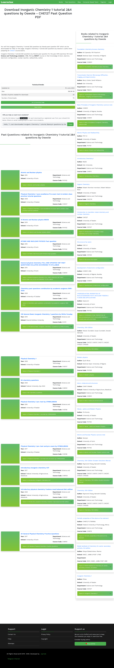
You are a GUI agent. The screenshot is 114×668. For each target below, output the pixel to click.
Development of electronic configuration (90, 268)
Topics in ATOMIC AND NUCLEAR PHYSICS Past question (39, 253)
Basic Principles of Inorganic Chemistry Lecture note (94, 105)
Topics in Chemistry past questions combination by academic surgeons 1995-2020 (45, 304)
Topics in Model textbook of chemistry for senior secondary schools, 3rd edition (93, 566)
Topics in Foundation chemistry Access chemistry (93, 66)
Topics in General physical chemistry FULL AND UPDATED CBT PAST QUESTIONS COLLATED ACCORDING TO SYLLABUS (42, 278)
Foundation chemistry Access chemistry (90, 49)
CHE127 (12, 50)
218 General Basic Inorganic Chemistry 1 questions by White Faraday (46, 314)
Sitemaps (11, 643)
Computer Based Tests (90, 2)
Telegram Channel (14, 659)
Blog (79, 2)
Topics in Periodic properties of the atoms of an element (93, 537)
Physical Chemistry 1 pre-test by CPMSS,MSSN (39, 402)
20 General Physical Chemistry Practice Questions (40, 534)
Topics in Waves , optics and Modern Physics (92, 426)
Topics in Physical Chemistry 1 (31, 371)
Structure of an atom (84, 242)
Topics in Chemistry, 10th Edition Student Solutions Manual (94, 481)
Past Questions (70, 2)
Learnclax (7, 2)
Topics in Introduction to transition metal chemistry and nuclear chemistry (91, 232)
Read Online (38, 107)
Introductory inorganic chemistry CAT (35, 468)
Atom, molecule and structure (87, 383)
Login (110, 2)
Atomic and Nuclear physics (31, 172)
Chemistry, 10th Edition (85, 327)
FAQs (9, 639)
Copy (70, 124)
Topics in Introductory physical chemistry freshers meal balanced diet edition (45, 502)
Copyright (44, 639)
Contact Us (12, 634)
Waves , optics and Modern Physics (89, 409)
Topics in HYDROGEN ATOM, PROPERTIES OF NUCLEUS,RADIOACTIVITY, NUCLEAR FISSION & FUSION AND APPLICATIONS (93, 317)
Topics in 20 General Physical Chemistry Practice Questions (40, 546)
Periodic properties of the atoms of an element (93, 518)
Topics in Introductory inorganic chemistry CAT (36, 480)
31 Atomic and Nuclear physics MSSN (35, 220)
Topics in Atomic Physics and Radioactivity (91, 150)
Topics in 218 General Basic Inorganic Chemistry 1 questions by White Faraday (45, 326)
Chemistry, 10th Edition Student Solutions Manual (94, 460)
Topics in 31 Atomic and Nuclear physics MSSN (36, 232)
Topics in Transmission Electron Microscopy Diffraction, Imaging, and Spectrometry (92, 95)
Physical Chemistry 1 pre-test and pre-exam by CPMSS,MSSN (44, 446)
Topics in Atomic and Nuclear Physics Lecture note (94, 452)
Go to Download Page (38, 102)
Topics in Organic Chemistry (87, 204)
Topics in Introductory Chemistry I (89, 176)
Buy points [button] (91, 644)
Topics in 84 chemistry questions (32, 392)
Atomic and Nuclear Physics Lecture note (91, 435)
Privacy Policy (45, 634)
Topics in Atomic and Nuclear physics (33, 185)
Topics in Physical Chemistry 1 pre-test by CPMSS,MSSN (39, 414)
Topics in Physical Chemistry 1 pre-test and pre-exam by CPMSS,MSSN (43, 458)
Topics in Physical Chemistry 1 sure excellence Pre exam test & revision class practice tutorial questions (45, 209)
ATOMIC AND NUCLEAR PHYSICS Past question (38, 241)
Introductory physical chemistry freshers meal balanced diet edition (47, 489)
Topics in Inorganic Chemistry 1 (88, 593)
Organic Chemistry (83, 184)
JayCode (43, 654)
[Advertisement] (38, 33)
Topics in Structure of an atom (88, 259)
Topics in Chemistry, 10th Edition (88, 349)
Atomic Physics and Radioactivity (88, 132)
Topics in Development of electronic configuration (94, 285)
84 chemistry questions (30, 380)
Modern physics (82, 357)
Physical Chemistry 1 (28, 359)
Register (103, 2)
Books (61, 2)
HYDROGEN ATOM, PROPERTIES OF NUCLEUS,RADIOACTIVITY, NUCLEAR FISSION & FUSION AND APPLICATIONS (92, 295)
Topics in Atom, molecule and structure (91, 400)
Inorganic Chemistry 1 (84, 576)
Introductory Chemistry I (85, 158)
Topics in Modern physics (86, 375)
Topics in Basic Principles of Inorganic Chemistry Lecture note (93, 123)
